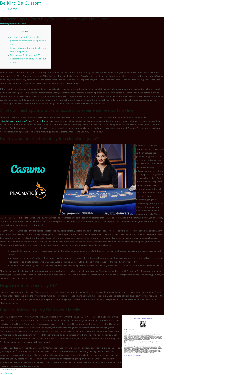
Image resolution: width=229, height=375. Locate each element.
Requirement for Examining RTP (25, 55)
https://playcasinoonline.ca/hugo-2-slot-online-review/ (27, 121)
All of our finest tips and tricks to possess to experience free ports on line (28, 41)
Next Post (6, 373)
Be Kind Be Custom (20, 3)
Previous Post (8, 369)
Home (12, 9)
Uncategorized (8, 23)
